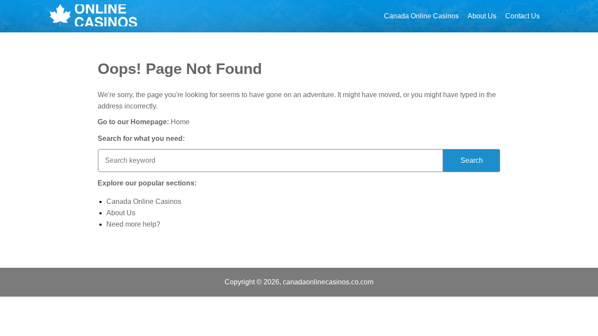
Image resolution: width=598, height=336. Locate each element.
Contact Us (522, 16)
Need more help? (133, 224)
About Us (482, 16)
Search (472, 160)
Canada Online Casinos (421, 16)
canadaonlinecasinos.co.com (328, 282)
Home (180, 122)
